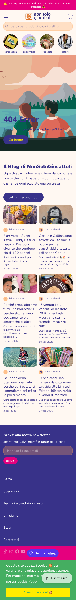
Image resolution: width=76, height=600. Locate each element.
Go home (16, 139)
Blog (7, 527)
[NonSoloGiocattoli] (38, 16)
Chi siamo (10, 515)
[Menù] (7, 16)
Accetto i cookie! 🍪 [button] (38, 592)
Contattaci (11, 539)
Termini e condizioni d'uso (23, 503)
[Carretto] (68, 16)
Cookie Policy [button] (27, 581)
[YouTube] (23, 553)
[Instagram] (11, 553)
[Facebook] (17, 553)
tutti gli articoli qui (23, 197)
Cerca (7, 479)
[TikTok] (5, 553)
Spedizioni (11, 491)
